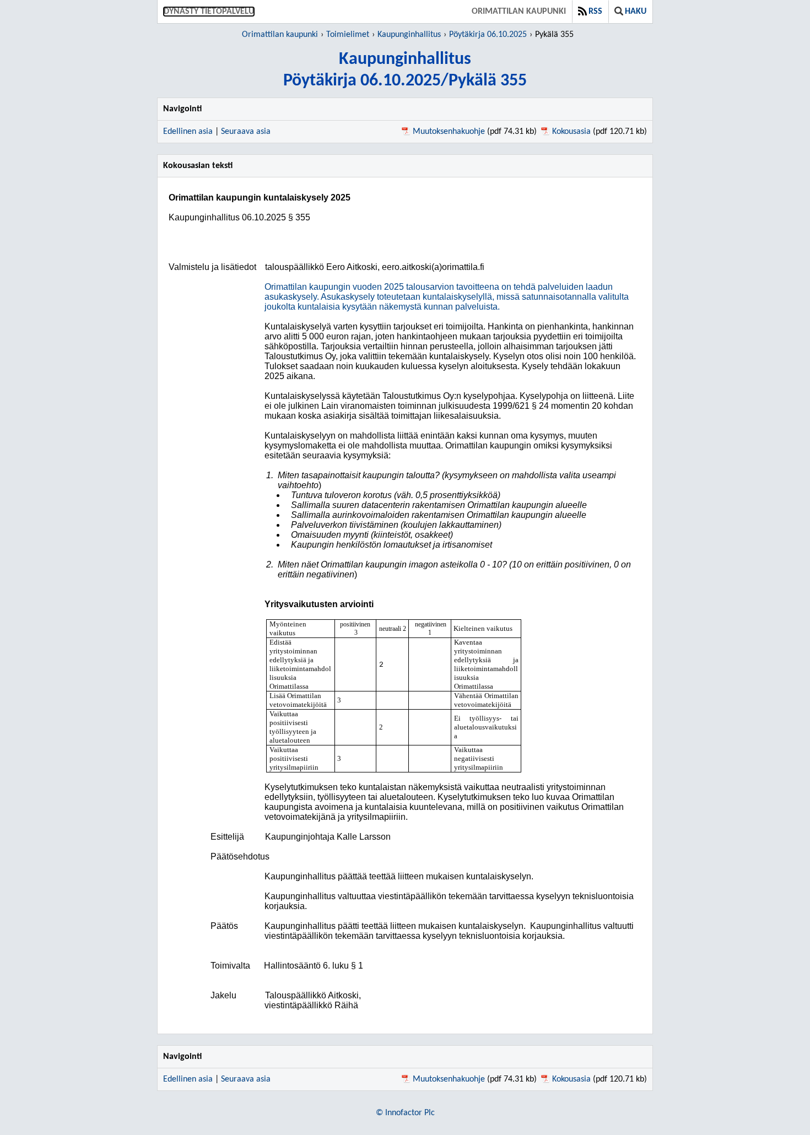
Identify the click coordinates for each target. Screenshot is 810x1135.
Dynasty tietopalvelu (209, 11)
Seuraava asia (246, 131)
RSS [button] (595, 11)
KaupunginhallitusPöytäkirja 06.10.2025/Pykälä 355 (405, 70)
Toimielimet (347, 34)
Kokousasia (571, 131)
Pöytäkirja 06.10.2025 (488, 34)
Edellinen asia (188, 131)
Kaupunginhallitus (409, 34)
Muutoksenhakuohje (449, 131)
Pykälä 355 (554, 34)
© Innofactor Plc (405, 1113)
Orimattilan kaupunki (519, 11)
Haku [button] (635, 11)
